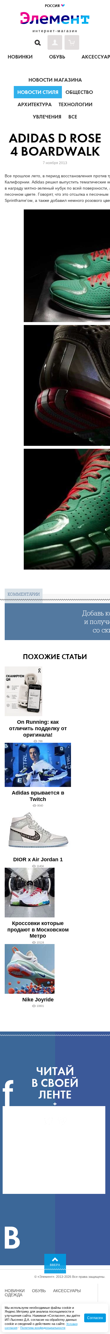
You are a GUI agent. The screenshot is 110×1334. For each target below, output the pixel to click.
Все (72, 117)
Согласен (95, 1318)
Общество (79, 92)
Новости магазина (55, 80)
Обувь (39, 1291)
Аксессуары (67, 1291)
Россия (52, 6)
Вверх (55, 1264)
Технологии (75, 104)
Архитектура (35, 104)
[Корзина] (72, 42)
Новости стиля (37, 92)
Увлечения (47, 117)
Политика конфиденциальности (42, 1327)
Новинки (15, 1291)
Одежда (13, 1295)
